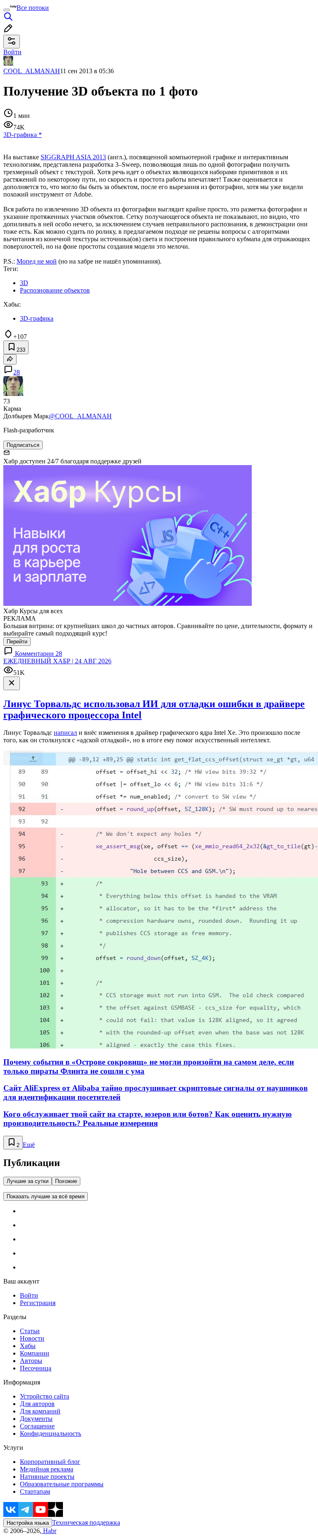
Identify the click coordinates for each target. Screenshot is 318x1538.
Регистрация (37, 1302)
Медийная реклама (46, 1469)
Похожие (66, 1181)
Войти (29, 1295)
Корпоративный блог (50, 1461)
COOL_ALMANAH (31, 70)
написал (65, 732)
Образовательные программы (62, 1484)
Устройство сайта (44, 1396)
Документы (36, 1418)
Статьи (30, 1330)
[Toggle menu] (6, 10)
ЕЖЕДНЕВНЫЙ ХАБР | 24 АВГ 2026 (57, 661)
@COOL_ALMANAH (80, 416)
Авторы (31, 1360)
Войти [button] (12, 51)
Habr (48, 1530)
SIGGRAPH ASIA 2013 (73, 157)
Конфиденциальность (50, 1433)
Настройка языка (28, 1523)
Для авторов (37, 1403)
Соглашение (37, 1426)
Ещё (29, 1144)
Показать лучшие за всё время (45, 1196)
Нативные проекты (47, 1476)
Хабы (28, 1345)
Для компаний (40, 1411)
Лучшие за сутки (27, 1181)
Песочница (35, 1368)
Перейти (17, 641)
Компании (34, 1353)
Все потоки (33, 7)
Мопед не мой (37, 261)
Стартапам (35, 1491)
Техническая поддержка (86, 1522)
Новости (32, 1338)
